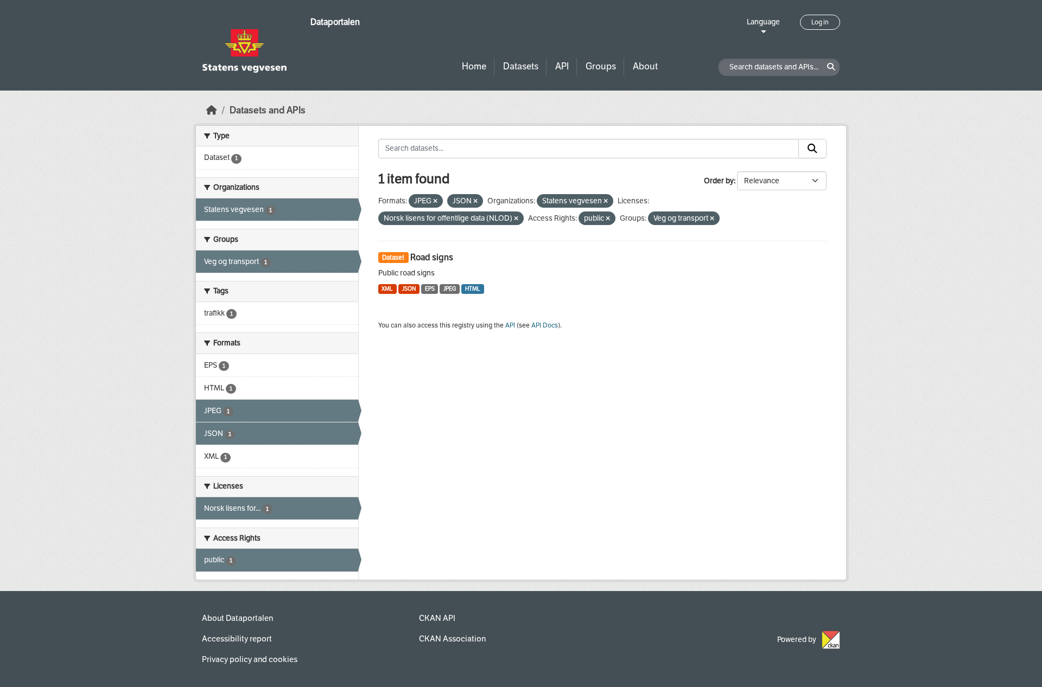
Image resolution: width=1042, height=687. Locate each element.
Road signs (431, 257)
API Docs (544, 325)
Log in (820, 22)
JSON (409, 288)
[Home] (211, 110)
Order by (719, 180)
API (562, 66)
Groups (601, 66)
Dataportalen (335, 22)
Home (474, 66)
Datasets (520, 66)
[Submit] (812, 148)
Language (763, 22)
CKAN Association (452, 639)
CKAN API (437, 618)
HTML (472, 288)
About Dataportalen (237, 618)
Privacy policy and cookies (249, 659)
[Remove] (435, 201)
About (645, 66)
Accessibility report (237, 639)
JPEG (449, 288)
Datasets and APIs (268, 110)
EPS (430, 288)
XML (387, 288)
